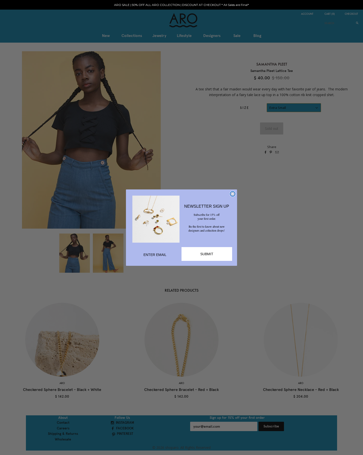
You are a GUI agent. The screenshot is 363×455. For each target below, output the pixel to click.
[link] (156, 219)
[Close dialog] (232, 193)
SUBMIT (206, 254)
